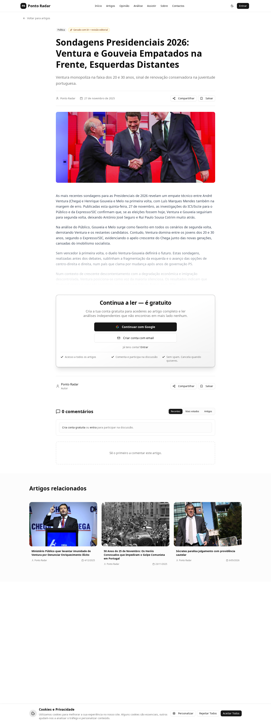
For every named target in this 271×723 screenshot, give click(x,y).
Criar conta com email (138, 338)
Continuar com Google (138, 327)
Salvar (209, 98)
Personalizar (185, 713)
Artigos (110, 6)
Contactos (178, 6)
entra (93, 427)
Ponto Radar (67, 98)
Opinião (124, 6)
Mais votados (192, 411)
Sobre (164, 6)
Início (98, 6)
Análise (138, 6)
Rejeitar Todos (208, 713)
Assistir (151, 6)
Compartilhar (186, 98)
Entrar (243, 6)
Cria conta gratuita (73, 427)
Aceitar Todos (231, 713)
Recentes (175, 411)
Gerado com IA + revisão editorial (90, 29)
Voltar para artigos (38, 18)
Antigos (208, 411)
